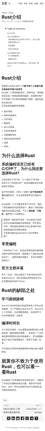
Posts (11, 13)
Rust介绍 (11, 33)
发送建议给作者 (28, 21)
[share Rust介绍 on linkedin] (13, 418)
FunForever (14, 427)
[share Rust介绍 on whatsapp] (27, 418)
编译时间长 (12, 59)
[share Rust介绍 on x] (8, 418)
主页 (4, 3)
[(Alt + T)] (9, 3)
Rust (5, 400)
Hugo (29, 427)
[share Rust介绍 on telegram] (31, 418)
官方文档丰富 (13, 49)
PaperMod (36, 427)
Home (4, 13)
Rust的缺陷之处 (13, 53)
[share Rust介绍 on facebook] (22, 418)
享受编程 (11, 45)
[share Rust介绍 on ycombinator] (36, 418)
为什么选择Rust (13, 36)
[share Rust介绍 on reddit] (18, 418)
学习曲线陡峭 (13, 56)
